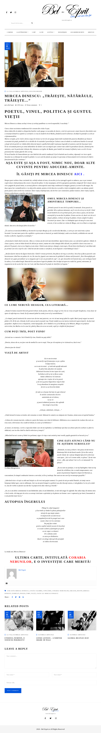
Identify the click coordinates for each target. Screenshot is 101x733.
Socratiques (62, 32)
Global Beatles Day (78, 638)
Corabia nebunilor (60, 591)
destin (80, 591)
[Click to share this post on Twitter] (15, 597)
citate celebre (36, 591)
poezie (23, 593)
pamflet (15, 593)
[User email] (6, 583)
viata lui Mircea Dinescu (47, 593)
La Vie (41, 32)
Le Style (50, 32)
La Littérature (22, 32)
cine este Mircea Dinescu (18, 591)
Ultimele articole (20, 91)
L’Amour (10, 32)
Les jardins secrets (77, 32)
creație (73, 591)
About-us (91, 32)
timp (28, 593)
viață (33, 593)
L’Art (34, 32)
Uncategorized (35, 91)
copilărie (47, 591)
